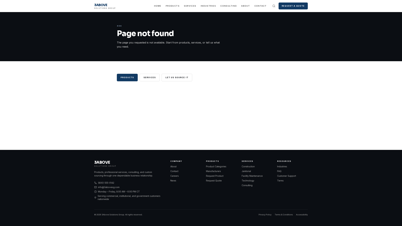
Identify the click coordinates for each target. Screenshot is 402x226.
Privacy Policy (265, 214)
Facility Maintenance (252, 176)
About (245, 6)
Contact (260, 6)
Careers (174, 176)
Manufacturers (213, 171)
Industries (208, 6)
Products (172, 6)
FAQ (279, 171)
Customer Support (286, 176)
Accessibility (302, 214)
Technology (248, 180)
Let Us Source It (177, 77)
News (173, 180)
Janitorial (246, 171)
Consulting (228, 6)
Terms (280, 180)
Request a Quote (293, 6)
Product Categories (216, 166)
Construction (248, 166)
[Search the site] (273, 6)
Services (190, 6)
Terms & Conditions (284, 214)
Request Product (214, 176)
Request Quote (214, 180)
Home (157, 6)
